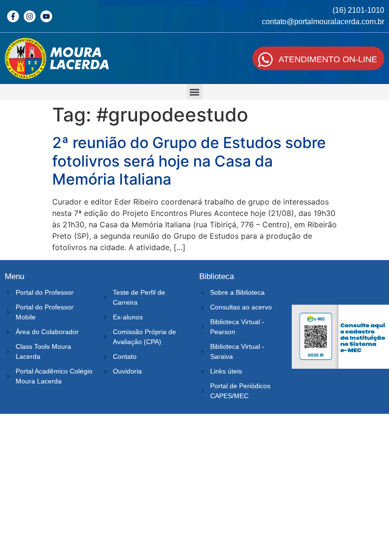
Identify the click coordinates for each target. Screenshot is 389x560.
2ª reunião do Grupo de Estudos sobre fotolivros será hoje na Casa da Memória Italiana (189, 160)
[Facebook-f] (13, 16)
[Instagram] (30, 16)
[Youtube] (46, 16)
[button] (195, 92)
